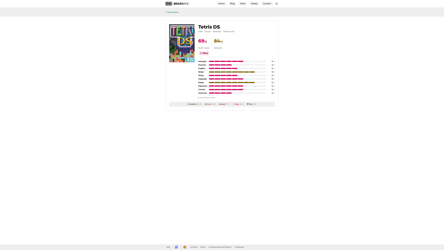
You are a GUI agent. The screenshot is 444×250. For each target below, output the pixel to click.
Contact (267, 3)
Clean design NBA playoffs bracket (220, 247)
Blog (232, 3)
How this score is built (207, 98)
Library (254, 3)
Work (242, 3)
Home (221, 3)
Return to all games (172, 12)
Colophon (193, 247)
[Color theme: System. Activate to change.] (277, 4)
